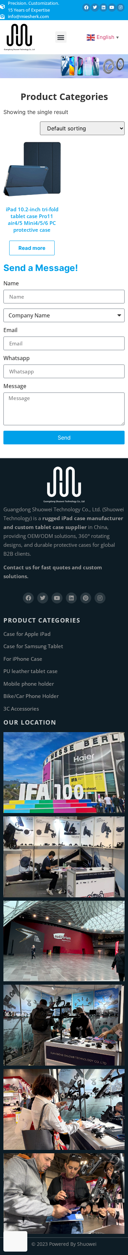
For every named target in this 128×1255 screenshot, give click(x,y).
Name (11, 284)
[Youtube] (112, 7)
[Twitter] (95, 7)
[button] (61, 37)
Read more (31, 248)
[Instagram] (120, 7)
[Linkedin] (103, 7)
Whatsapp (16, 358)
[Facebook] (86, 7)
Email (10, 330)
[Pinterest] (85, 598)
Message (14, 386)
